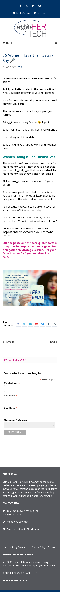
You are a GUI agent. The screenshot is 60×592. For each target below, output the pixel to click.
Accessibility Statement (17, 547)
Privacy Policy (39, 547)
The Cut (39, 228)
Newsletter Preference (16, 420)
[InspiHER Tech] (30, 28)
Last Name (10, 407)
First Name (10, 395)
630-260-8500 (21, 521)
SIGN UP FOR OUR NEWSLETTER (20, 573)
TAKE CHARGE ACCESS (15, 580)
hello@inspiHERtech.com (32, 13)
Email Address (12, 383)
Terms (51, 547)
